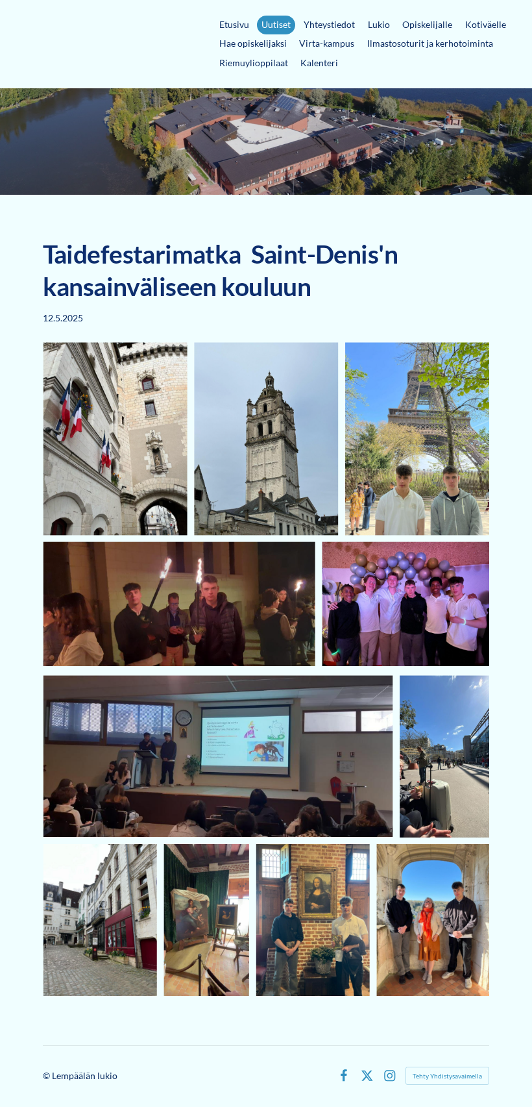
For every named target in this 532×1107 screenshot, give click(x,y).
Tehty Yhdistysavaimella (447, 1076)
